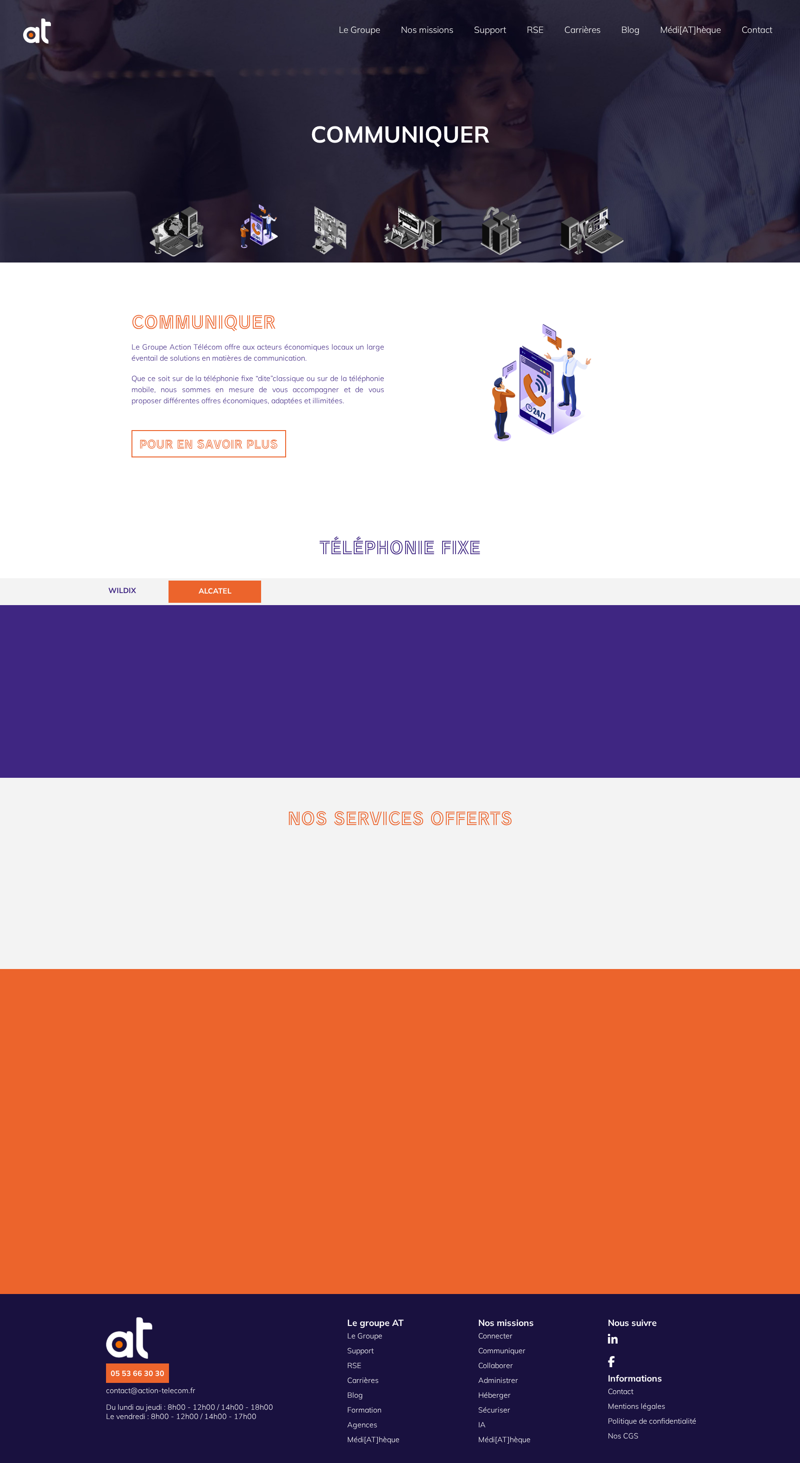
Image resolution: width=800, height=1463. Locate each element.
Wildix (122, 590)
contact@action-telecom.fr (150, 1390)
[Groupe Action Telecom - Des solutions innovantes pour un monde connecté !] (37, 40)
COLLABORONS (184, 1268)
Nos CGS (623, 1435)
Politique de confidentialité (652, 1420)
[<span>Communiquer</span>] (259, 228)
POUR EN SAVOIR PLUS (208, 444)
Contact (757, 29)
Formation (364, 1409)
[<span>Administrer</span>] (413, 229)
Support (490, 29)
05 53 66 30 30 (137, 1373)
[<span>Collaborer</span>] (329, 231)
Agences (362, 1424)
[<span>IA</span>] (657, 205)
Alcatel (215, 590)
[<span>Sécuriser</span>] (592, 231)
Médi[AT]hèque (690, 29)
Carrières (582, 29)
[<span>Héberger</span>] (501, 231)
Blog (630, 29)
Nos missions (427, 29)
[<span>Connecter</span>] (176, 232)
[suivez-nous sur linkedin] (614, 1340)
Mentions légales (636, 1406)
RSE (535, 29)
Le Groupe (359, 29)
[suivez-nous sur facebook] (612, 1363)
